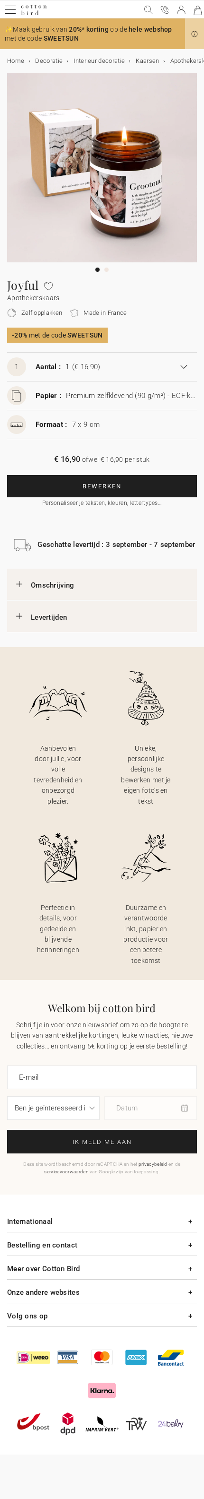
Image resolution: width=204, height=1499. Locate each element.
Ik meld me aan (102, 1141)
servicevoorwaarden (66, 1171)
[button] (194, 34)
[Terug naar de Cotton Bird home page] (33, 14)
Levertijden (49, 617)
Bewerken (102, 486)
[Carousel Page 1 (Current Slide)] (97, 270)
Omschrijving (52, 585)
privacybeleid (153, 1164)
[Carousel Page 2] (106, 270)
